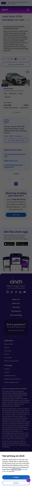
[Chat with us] (28, 480)
